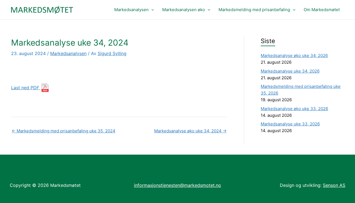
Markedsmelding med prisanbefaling (254, 9)
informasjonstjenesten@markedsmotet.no (177, 185)
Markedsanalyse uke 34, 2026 (290, 71)
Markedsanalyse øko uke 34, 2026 (294, 55)
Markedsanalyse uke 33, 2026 (290, 124)
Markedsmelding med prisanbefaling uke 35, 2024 (63, 130)
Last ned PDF (25, 87)
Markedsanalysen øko (183, 9)
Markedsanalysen (131, 9)
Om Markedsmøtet (322, 9)
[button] (151, 9)
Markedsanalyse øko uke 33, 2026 (294, 108)
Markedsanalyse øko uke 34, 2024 (190, 130)
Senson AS (334, 185)
